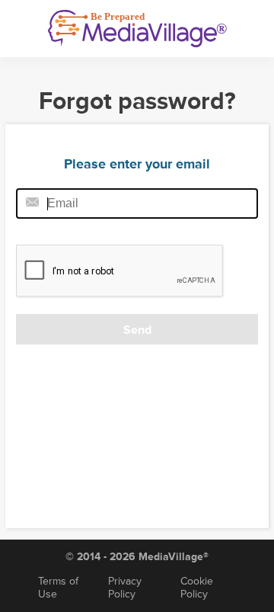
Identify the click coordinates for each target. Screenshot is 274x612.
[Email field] (137, 203)
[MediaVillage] (137, 28)
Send (137, 330)
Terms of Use (58, 588)
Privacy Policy (125, 588)
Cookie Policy (196, 588)
